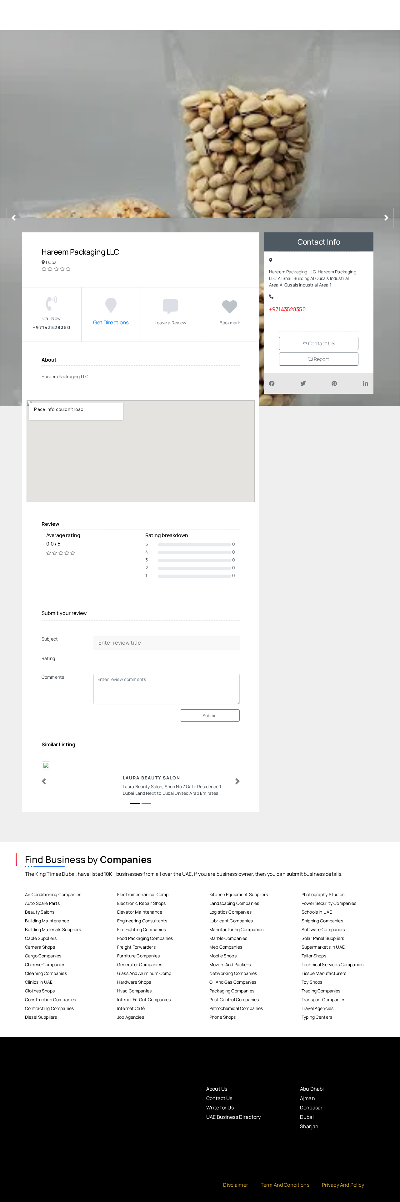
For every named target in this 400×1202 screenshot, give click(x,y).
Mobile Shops (223, 956)
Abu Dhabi (312, 1088)
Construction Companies (50, 999)
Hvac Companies (134, 991)
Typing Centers (317, 1017)
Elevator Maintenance (139, 912)
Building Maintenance (47, 921)
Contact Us (219, 1098)
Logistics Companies (230, 912)
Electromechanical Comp (142, 894)
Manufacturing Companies (236, 929)
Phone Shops (222, 1017)
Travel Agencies (317, 1008)
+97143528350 (287, 309)
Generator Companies (139, 964)
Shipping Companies (322, 921)
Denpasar (311, 1107)
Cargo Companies (43, 956)
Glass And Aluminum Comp (144, 973)
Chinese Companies (45, 964)
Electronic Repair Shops (141, 903)
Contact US (321, 343)
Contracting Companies (49, 1008)
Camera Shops (40, 947)
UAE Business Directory (233, 1116)
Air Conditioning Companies (53, 894)
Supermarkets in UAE (323, 947)
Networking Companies (233, 973)
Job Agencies (130, 1017)
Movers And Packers (230, 964)
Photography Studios (323, 894)
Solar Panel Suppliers (323, 938)
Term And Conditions (285, 1184)
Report (321, 359)
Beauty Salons (39, 912)
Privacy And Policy (343, 1184)
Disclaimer (235, 1184)
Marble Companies (228, 938)
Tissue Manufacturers (324, 973)
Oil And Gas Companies (232, 982)
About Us (216, 1088)
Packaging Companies (231, 991)
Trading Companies (321, 991)
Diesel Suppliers (41, 1017)
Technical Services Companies (332, 964)
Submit (209, 715)
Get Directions (111, 322)
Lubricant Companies (231, 921)
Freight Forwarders (136, 947)
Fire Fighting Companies (141, 929)
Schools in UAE (317, 912)
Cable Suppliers (41, 938)
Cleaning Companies (46, 973)
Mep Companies (225, 947)
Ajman (307, 1098)
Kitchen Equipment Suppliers (238, 894)
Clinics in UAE (38, 982)
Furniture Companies (138, 956)
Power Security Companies (329, 903)
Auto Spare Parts (42, 903)
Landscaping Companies (234, 903)
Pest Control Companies (234, 999)
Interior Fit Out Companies (144, 999)
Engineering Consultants (142, 921)
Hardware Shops (134, 982)
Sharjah (309, 1126)
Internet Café (131, 1008)
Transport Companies (323, 999)
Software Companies (323, 929)
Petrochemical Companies (236, 1008)
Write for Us (220, 1107)
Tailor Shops (314, 956)
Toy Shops (312, 982)
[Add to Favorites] (229, 310)
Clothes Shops (40, 991)
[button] (44, 781)
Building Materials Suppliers (53, 929)
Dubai (307, 1116)
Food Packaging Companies (145, 938)
